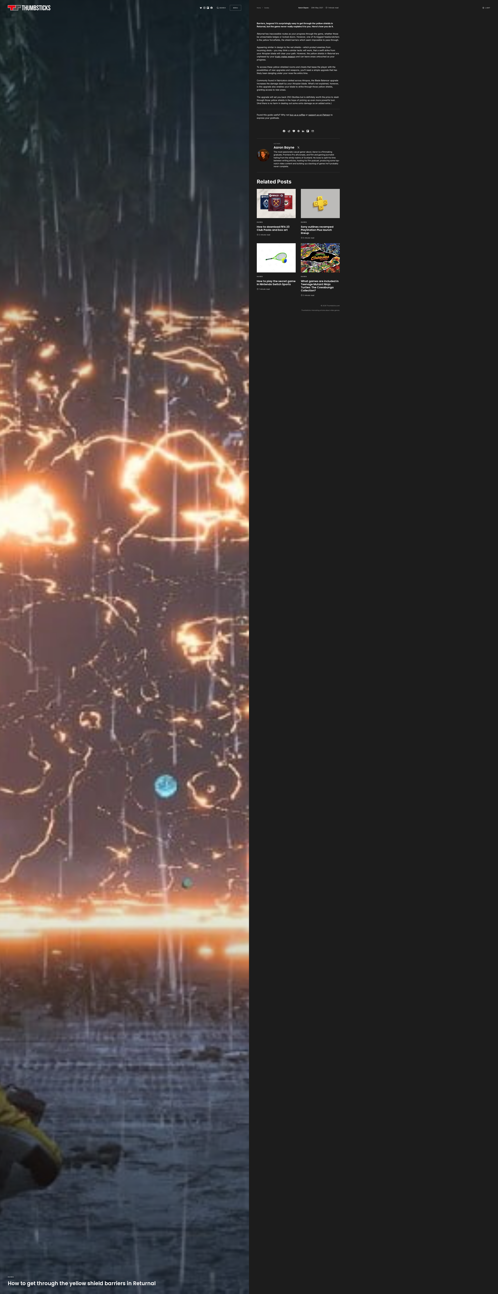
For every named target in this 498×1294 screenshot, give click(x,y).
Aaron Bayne (284, 147)
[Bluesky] (201, 8)
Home (259, 8)
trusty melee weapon (285, 56)
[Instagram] (204, 8)
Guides (11, 1277)
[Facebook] (211, 8)
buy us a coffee (297, 115)
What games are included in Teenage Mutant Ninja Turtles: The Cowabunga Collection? (320, 285)
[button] (221, 8)
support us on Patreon (319, 115)
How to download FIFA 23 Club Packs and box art (273, 228)
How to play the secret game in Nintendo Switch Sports (276, 282)
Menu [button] (235, 8)
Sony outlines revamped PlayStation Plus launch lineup (317, 230)
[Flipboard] (208, 8)
